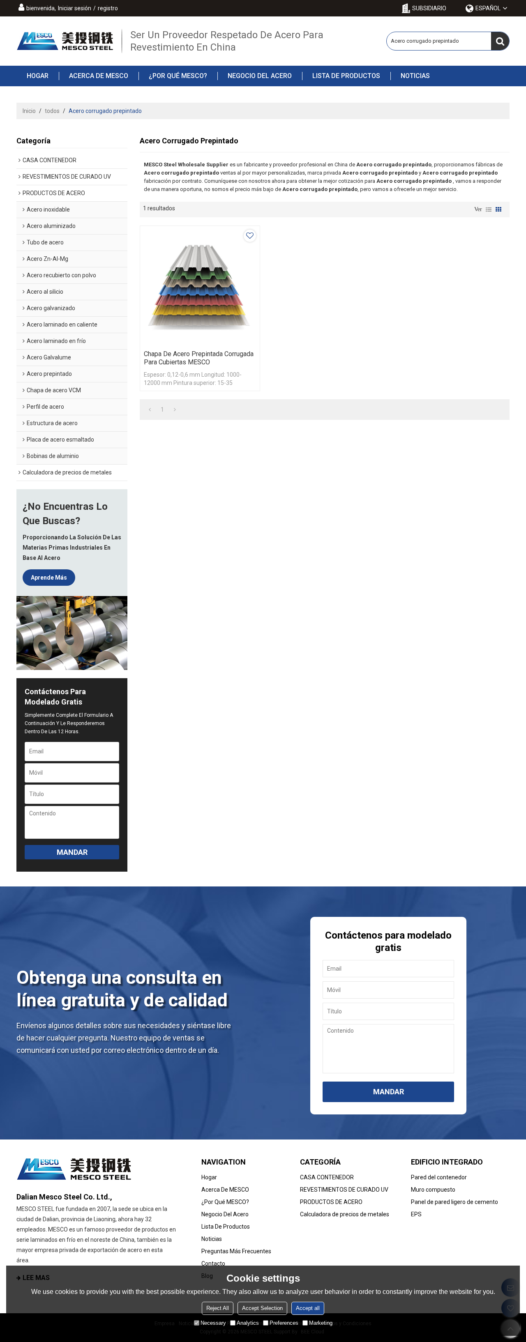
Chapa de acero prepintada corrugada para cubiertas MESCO (199, 358)
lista (489, 209)
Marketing (320, 1323)
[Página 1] (150, 409)
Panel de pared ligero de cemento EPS (454, 1208)
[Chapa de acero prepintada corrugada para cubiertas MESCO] (200, 286)
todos (52, 111)
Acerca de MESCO (98, 76)
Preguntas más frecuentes (236, 1251)
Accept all (308, 1308)
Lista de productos (346, 76)
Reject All (217, 1308)
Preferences (284, 1323)
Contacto (213, 1263)
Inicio (29, 111)
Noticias (415, 76)
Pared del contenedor (439, 1177)
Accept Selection (262, 1308)
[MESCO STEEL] (64, 41)
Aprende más (49, 577)
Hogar (37, 76)
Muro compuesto (433, 1189)
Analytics (248, 1323)
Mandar (72, 852)
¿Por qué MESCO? (178, 76)
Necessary (213, 1323)
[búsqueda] (500, 41)
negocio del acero (260, 76)
